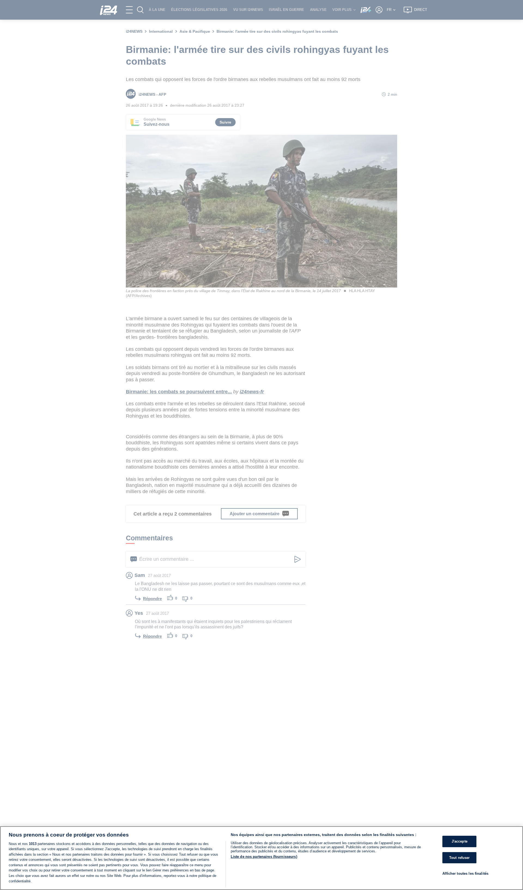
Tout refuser (459, 858)
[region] (261, 858)
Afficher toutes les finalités (465, 873)
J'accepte (459, 841)
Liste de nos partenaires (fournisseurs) (264, 857)
